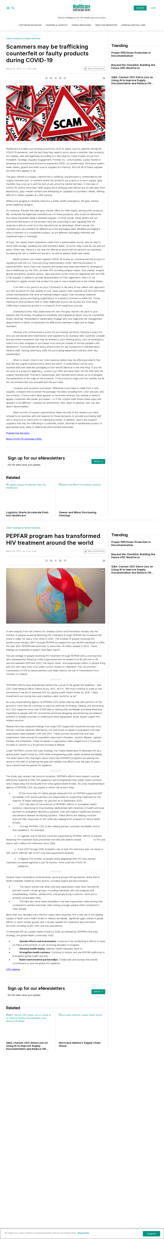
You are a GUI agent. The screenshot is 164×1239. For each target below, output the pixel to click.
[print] (104, 78)
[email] (65, 78)
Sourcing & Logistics (57, 25)
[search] (13, 8)
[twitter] (55, 78)
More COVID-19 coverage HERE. (24, 439)
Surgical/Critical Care (133, 25)
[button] (8, 8)
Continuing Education (30, 25)
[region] (82, 1234)
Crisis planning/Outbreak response (23, 39)
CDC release (13, 969)
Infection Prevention (106, 25)
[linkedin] (51, 78)
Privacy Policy (83, 1233)
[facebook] (46, 78)
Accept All (151, 1234)
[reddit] (60, 78)
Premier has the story (17, 433)
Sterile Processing (81, 25)
